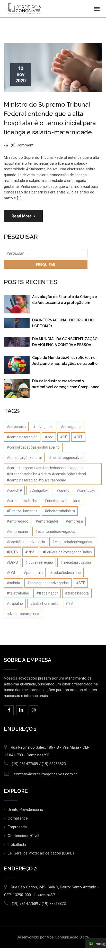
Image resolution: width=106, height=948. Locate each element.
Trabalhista (17, 844)
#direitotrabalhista (60, 511)
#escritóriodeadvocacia (26, 542)
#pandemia (33, 573)
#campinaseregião (22, 437)
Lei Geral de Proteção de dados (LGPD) (41, 853)
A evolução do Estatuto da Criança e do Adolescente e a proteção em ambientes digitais (64, 301)
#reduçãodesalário (65, 573)
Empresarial (18, 827)
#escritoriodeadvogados (55, 531)
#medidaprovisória (75, 562)
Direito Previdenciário (25, 809)
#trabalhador (47, 593)
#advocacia (16, 427)
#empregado (17, 521)
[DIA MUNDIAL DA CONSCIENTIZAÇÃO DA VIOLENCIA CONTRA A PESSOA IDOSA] (17, 342)
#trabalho (15, 603)
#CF (63, 437)
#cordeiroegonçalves (66, 458)
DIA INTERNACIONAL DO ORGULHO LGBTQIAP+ (63, 323)
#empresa (74, 521)
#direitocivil (86, 490)
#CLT (78, 437)
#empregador (47, 521)
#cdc (49, 437)
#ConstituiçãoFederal (24, 458)
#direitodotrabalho (22, 501)
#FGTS (12, 552)
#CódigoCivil (39, 490)
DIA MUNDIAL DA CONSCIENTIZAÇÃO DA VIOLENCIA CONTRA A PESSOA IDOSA (65, 343)
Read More (22, 216)
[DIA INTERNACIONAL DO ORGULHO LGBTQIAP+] (17, 323)
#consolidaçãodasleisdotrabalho (33, 447)
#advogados (71, 427)
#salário (13, 583)
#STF (80, 583)
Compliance (18, 818)
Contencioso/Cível (23, 835)
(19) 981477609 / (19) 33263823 (39, 763)
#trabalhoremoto (44, 603)
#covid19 (14, 490)
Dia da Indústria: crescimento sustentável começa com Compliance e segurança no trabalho (65, 385)
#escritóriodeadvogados (72, 542)
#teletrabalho (18, 593)
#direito (63, 490)
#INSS (30, 552)
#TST (70, 603)
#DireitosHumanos (22, 511)
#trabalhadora (77, 593)
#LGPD (12, 562)
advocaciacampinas (23, 614)
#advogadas (43, 427)
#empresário (17, 531)
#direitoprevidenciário (62, 501)
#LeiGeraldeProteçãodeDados (67, 552)
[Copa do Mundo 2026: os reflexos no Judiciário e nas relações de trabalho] (17, 365)
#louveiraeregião (39, 562)
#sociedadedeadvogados (48, 583)
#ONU (11, 573)
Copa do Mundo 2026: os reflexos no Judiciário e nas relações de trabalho (65, 361)
